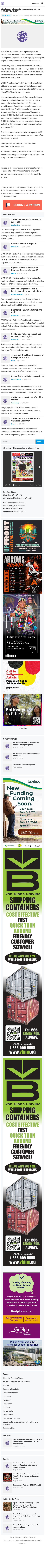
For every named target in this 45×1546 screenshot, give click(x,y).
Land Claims (15, 225)
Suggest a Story (9, 1428)
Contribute (7, 1396)
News (13, 360)
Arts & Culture (16, 379)
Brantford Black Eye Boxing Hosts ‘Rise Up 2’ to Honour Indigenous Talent (26, 1476)
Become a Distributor (11, 1389)
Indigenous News (17, 294)
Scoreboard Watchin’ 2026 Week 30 (27, 1485)
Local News (6, 15)
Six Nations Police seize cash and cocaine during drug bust (26, 744)
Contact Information (10, 1393)
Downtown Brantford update (23, 244)
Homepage (7, 1400)
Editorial (7, 1436)
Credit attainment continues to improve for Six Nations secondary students (26, 1516)
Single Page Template (11, 1418)
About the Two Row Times (13, 1378)
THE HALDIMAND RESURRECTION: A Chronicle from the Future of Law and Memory (27, 1441)
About (12, 1537)
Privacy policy (8, 1411)
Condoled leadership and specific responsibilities (26, 1526)
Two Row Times (14, 1540)
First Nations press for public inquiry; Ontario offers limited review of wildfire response (27, 291)
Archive (6, 1385)
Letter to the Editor (11, 1499)
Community (15, 403)
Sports (6, 1459)
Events (13, 273)
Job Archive (7, 1404)
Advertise (18, 1537)
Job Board (7, 1407)
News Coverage (10, 739)
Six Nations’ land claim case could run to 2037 (26, 755)
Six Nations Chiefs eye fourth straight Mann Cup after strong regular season (25, 1465)
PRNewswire (8, 1415)
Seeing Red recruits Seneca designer (27, 376)
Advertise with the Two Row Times (16, 1382)
